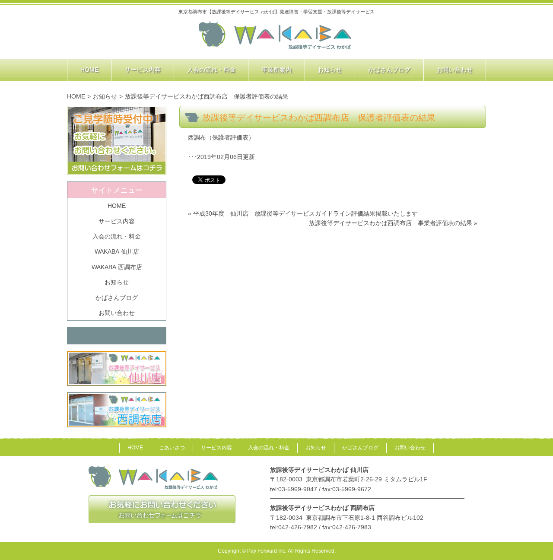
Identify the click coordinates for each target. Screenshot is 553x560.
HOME (76, 96)
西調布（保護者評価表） (221, 137)
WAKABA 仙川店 (117, 251)
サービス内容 (117, 221)
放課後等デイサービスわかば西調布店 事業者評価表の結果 (390, 223)
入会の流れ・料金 (116, 236)
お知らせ (105, 96)
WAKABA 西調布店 (117, 267)
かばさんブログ (116, 297)
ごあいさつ (172, 448)
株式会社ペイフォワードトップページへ (275, 36)
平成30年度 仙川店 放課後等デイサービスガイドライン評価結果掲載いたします (305, 213)
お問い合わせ (117, 312)
